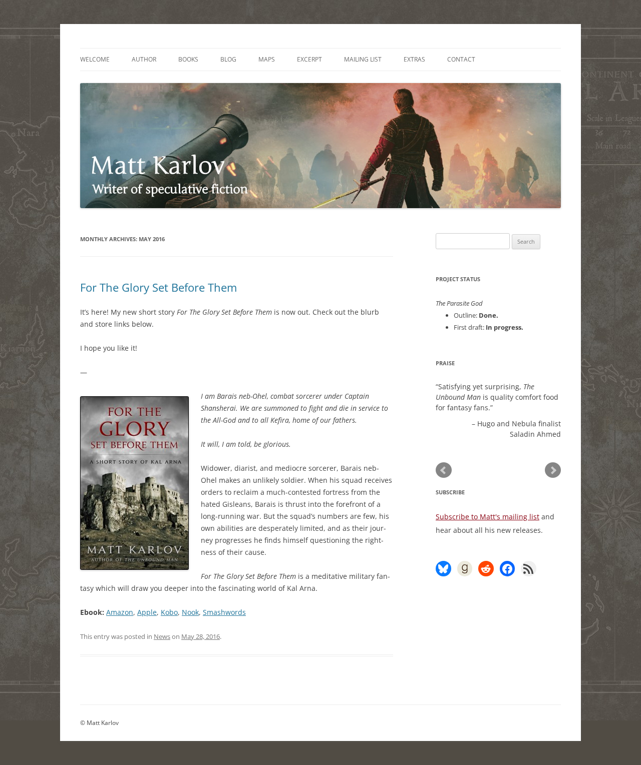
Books (188, 59)
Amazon (119, 612)
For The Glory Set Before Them (158, 287)
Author (144, 59)
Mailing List (363, 59)
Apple (147, 612)
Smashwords (224, 612)
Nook (190, 612)
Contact (461, 59)
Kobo (169, 612)
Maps (266, 59)
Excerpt (309, 59)
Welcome (95, 59)
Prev (444, 470)
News (162, 636)
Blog (228, 59)
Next (553, 470)
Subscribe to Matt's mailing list (487, 516)
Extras (414, 59)
